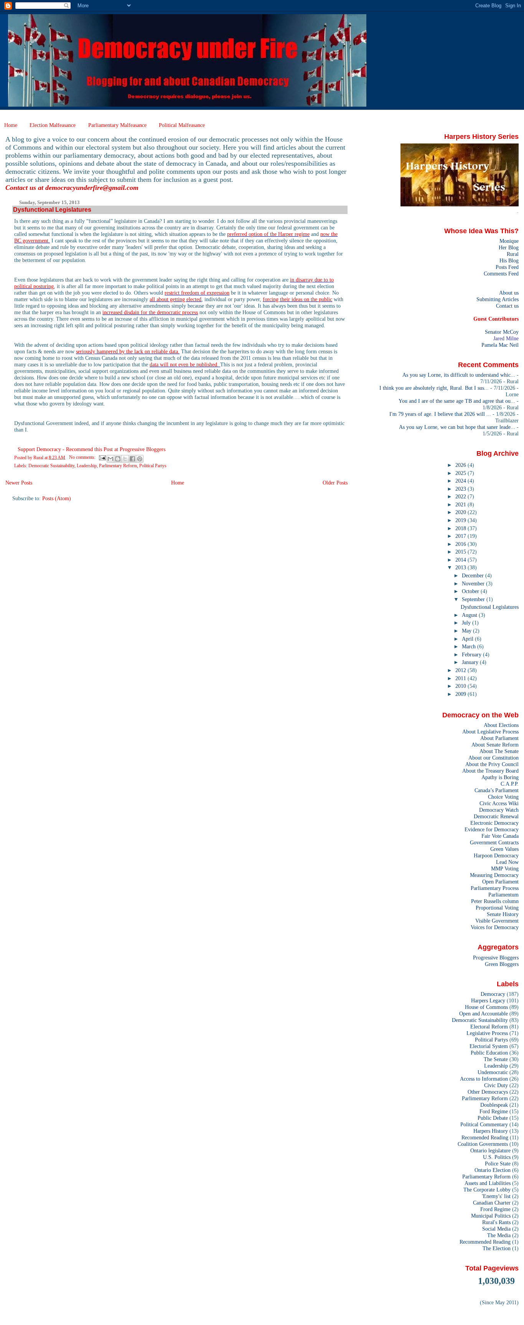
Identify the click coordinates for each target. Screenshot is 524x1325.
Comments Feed (501, 273)
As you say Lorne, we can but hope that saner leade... (457, 427)
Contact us (507, 306)
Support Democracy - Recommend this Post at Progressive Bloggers (91, 449)
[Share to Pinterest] (139, 459)
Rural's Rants (496, 1222)
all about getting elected (175, 299)
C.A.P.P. (510, 784)
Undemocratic (493, 1072)
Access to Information (484, 1079)
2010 (461, 686)
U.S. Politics (497, 1157)
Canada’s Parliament (497, 790)
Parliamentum (503, 895)
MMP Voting (505, 868)
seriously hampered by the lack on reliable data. (128, 351)
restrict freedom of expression (197, 293)
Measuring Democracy (494, 875)
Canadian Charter (492, 1203)
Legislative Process (487, 1033)
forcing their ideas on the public (297, 299)
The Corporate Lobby (487, 1190)
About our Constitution (493, 758)
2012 (461, 670)
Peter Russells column (495, 901)
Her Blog (509, 247)
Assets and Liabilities (488, 1183)
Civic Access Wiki (499, 803)
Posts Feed (507, 267)
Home (10, 125)
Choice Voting (503, 797)
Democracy (493, 994)
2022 (461, 496)
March (469, 646)
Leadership (87, 465)
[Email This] (110, 459)
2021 (461, 504)
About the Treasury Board (490, 771)
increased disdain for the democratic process (150, 312)
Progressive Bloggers (496, 957)
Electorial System (489, 1046)
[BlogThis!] (118, 459)
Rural (513, 254)
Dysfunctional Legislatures (52, 209)
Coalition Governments (483, 1144)
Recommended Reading (485, 1242)
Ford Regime (494, 1111)
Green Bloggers (502, 964)
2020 (461, 512)
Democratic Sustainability (51, 465)
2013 (461, 567)
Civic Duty (496, 1085)
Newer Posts (18, 483)
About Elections (501, 725)
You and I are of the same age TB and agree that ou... (457, 401)
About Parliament (499, 738)
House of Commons (486, 1007)
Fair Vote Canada (500, 836)
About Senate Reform (495, 745)
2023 (461, 489)
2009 (461, 694)
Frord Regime (495, 1209)
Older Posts (335, 483)
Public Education (489, 1053)
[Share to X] (125, 459)
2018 (461, 528)
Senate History (503, 914)
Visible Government (497, 921)
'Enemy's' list (496, 1196)
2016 (461, 544)
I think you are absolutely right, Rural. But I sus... (434, 388)
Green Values (504, 849)
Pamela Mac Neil (500, 345)
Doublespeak (494, 1105)
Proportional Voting (497, 908)
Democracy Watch (499, 810)
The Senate (496, 1059)
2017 (461, 536)
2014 (461, 560)
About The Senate (499, 751)
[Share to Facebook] (132, 459)
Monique (509, 241)
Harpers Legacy (488, 1000)
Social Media (496, 1229)
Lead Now (507, 862)
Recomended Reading (484, 1137)
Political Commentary (484, 1124)
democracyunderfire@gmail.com (91, 187)
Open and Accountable (483, 1013)
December (473, 575)
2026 (461, 465)
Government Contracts (494, 842)
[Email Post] (102, 457)
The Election (497, 1248)
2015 (461, 552)
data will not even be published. (185, 364)
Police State (498, 1163)
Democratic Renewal (496, 816)
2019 (461, 520)
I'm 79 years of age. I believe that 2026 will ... (440, 414)
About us (509, 293)
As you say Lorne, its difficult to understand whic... (458, 375)
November (474, 583)
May (467, 631)
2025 (461, 473)
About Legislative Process (490, 731)
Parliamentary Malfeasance (117, 125)
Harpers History (490, 1131)
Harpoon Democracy (496, 855)
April (468, 639)
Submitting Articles (497, 299)
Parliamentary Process (495, 888)
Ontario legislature (490, 1150)
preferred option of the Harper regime (268, 234)
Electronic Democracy (494, 823)
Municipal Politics (491, 1216)
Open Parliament (500, 881)
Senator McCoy (502, 332)
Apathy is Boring (500, 777)
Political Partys (152, 465)
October (471, 591)
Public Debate (493, 1118)
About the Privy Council (492, 764)
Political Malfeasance (182, 125)
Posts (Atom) (56, 498)
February (472, 654)
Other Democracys (488, 1092)
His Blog (509, 260)
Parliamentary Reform (486, 1176)
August (470, 615)
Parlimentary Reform (118, 465)
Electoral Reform (489, 1026)
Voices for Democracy (495, 927)
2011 (461, 678)
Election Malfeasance (53, 125)
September (474, 599)
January (471, 662)
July (467, 623)
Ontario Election (493, 1170)
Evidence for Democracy (492, 829)
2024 (461, 481)
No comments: (83, 457)
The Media (499, 1235)
